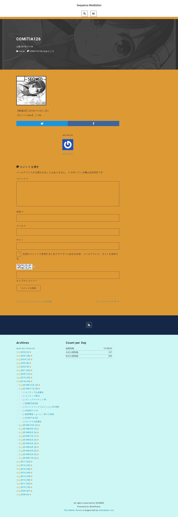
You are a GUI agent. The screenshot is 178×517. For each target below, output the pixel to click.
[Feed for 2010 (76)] (31, 487)
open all (20, 348)
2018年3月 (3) (30, 451)
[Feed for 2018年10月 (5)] (39, 425)
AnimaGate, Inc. (106, 510)
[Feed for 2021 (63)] (31, 370)
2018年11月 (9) (30, 389)
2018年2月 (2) (30, 454)
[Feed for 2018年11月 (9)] (39, 389)
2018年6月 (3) (30, 440)
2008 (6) (25, 494)
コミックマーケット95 (35, 399)
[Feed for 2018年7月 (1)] (38, 436)
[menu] (93, 14)
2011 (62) (25, 483)
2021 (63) (25, 370)
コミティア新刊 (32, 396)
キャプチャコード (25, 280)
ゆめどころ (49, 51)
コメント (22, 178)
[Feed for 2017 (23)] (31, 461)
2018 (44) (25, 381)
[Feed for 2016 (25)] (31, 465)
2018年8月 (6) (30, 432)
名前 (19, 211)
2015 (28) (25, 469)
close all (30, 348)
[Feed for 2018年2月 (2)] (38, 454)
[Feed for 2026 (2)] (30, 352)
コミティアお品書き (34, 392)
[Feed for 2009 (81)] (31, 491)
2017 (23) (25, 461)
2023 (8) (25, 363)
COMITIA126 (36, 51)
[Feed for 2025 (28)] (31, 356)
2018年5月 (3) (30, 443)
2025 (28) (25, 356)
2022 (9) (25, 367)
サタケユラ (68, 154)
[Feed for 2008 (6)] (30, 494)
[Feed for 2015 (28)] (31, 469)
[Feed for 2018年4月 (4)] (38, 447)
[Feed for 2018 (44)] (31, 381)
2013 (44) (25, 476)
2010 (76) (25, 487)
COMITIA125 (31, 418)
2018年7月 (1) (30, 436)
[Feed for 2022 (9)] (30, 367)
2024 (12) (25, 359)
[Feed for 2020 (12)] (31, 374)
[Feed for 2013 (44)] (31, 476)
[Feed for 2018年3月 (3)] (38, 451)
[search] (84, 14)
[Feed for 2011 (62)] (31, 483)
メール (21, 225)
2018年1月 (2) (30, 458)
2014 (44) (25, 473)
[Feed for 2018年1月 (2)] (38, 458)
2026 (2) (25, 352)
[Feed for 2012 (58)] (31, 480)
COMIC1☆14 (31, 410)
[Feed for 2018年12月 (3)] (39, 385)
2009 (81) (25, 491)
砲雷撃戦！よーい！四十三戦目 (39, 414)
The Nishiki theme (73, 510)
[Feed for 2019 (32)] (31, 377)
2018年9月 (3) (30, 429)
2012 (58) (25, 480)
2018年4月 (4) (30, 447)
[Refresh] (34, 266)
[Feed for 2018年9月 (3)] (38, 429)
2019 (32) (25, 377)
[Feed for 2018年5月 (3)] (38, 443)
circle (22, 51)
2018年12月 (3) (30, 385)
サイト (19, 239)
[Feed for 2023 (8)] (30, 363)
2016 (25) (25, 465)
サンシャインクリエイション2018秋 (42, 407)
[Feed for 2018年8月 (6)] (38, 432)
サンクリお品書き (33, 421)
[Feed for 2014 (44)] (31, 473)
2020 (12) (25, 374)
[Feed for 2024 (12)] (31, 359)
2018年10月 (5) (30, 425)
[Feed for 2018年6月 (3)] (38, 440)
